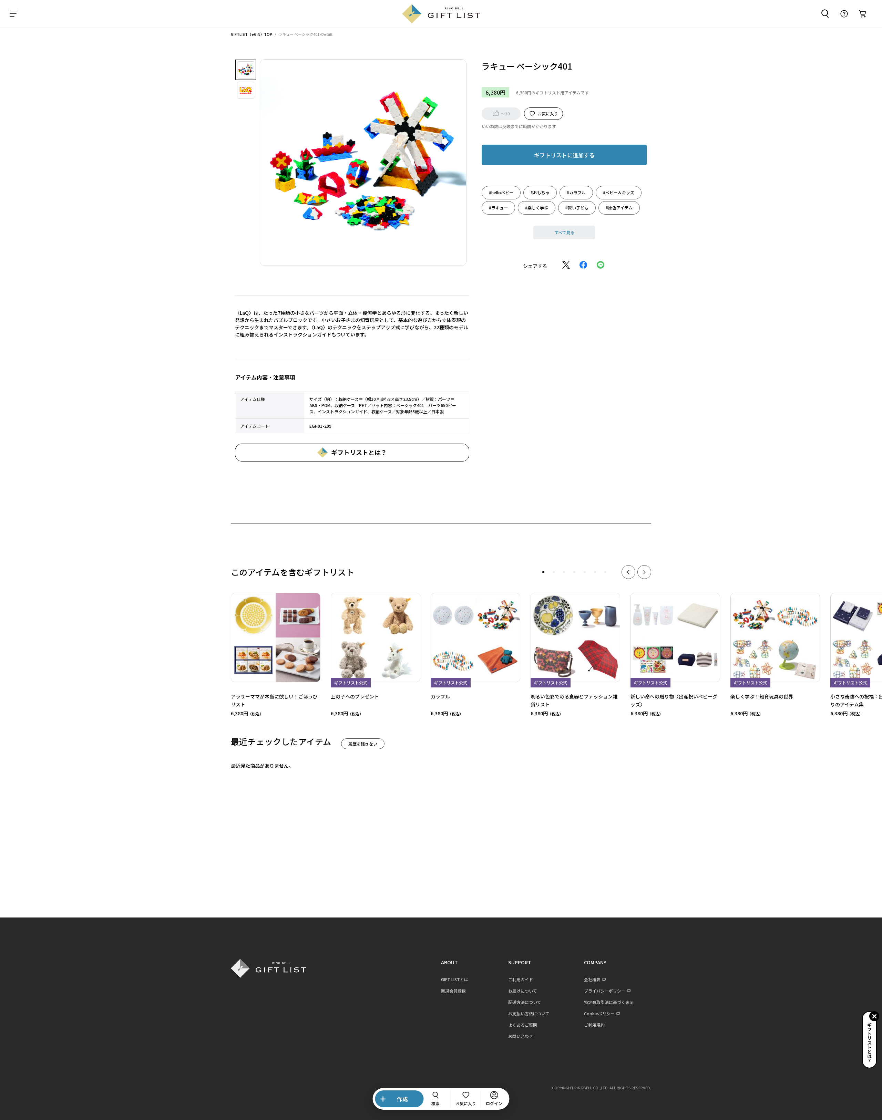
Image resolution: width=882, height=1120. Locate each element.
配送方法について (524, 1002)
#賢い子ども (576, 207)
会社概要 (592, 979)
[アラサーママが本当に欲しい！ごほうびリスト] (275, 637)
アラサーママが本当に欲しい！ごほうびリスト (274, 700)
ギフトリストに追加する (564, 155)
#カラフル (576, 192)
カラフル (440, 696)
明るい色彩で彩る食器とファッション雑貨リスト (574, 700)
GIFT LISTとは (454, 979)
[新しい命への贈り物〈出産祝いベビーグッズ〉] (675, 637)
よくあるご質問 (522, 1025)
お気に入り (547, 113)
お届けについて (522, 991)
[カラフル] (475, 637)
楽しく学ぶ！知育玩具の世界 (761, 696)
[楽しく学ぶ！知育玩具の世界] (775, 637)
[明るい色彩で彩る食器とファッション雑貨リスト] (575, 637)
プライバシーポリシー (604, 991)
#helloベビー (501, 192)
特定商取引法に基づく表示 (609, 1002)
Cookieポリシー (599, 1013)
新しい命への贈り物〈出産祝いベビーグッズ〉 (673, 700)
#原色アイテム (619, 207)
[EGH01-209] (245, 70)
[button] (543, 572)
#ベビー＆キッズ (618, 192)
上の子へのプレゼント (355, 696)
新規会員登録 (453, 991)
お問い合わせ (520, 1036)
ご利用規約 (594, 1025)
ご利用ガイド (520, 979)
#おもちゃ (540, 192)
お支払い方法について (529, 1013)
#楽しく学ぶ (536, 207)
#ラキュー (498, 207)
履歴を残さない (362, 744)
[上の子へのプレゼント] (375, 637)
